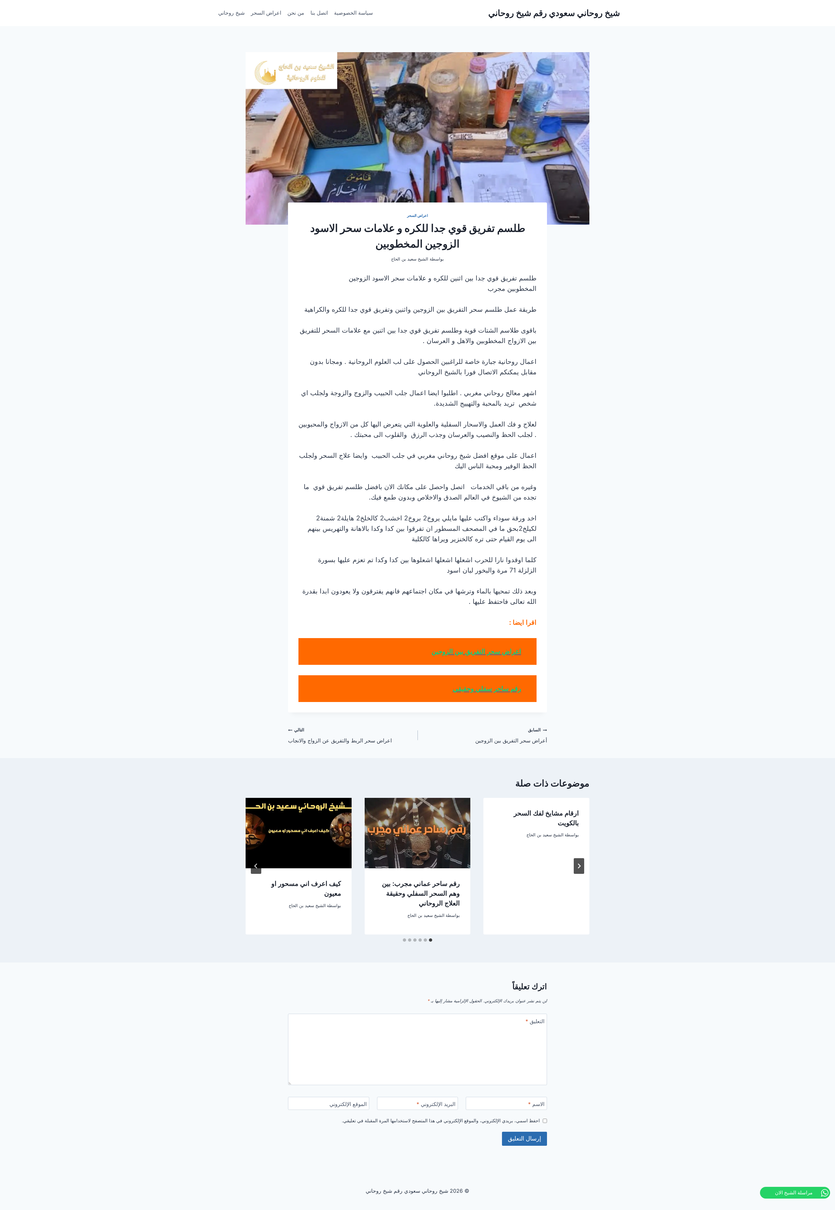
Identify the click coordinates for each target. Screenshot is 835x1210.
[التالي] (256, 866)
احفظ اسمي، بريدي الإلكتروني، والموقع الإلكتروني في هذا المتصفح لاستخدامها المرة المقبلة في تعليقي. (441, 1120)
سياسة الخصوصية (353, 12)
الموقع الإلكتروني (348, 1104)
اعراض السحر (266, 12)
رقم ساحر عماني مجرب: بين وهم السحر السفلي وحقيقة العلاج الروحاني (421, 893)
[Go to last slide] (579, 866)
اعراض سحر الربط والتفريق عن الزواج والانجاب (340, 735)
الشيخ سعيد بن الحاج (545, 834)
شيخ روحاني (231, 12)
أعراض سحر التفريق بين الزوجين (511, 735)
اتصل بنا (319, 12)
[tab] (430, 940)
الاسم (536, 1104)
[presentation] (418, 833)
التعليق (534, 1021)
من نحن (295, 12)
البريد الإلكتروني (436, 1104)
